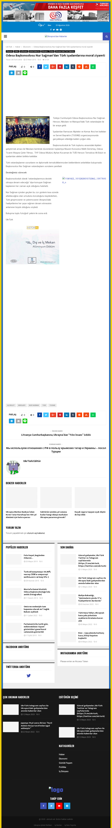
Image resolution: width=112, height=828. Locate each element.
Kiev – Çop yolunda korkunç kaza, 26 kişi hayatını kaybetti (91, 635)
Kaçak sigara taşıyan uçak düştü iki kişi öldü (90, 513)
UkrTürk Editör (16, 60)
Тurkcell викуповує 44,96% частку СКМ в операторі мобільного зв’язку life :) (37, 574)
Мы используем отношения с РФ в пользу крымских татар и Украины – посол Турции (56, 450)
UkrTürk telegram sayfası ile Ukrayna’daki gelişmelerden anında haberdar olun (92, 580)
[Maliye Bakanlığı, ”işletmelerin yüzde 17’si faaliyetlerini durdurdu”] (68, 599)
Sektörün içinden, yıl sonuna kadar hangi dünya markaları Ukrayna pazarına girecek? (54, 514)
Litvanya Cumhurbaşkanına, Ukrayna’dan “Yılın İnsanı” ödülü (56, 435)
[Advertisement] (56, 98)
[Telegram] (67, 806)
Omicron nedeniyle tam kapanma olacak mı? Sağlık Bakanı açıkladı (36, 609)
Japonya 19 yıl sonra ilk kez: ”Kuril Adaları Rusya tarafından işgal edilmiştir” (36, 725)
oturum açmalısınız (36, 533)
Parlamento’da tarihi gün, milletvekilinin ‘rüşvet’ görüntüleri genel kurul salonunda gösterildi (36, 628)
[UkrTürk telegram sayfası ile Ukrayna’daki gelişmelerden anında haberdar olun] (68, 582)
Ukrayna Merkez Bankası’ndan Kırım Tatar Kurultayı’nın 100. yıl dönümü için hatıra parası (21, 514)
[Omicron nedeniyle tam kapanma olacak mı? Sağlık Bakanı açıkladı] (14, 610)
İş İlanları (58, 825)
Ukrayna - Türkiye (48, 51)
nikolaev (21, 405)
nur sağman (34, 405)
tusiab (52, 405)
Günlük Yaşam (65, 763)
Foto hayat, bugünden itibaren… (34, 557)
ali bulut (11, 405)
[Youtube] (59, 806)
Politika (62, 767)
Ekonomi (10, 51)
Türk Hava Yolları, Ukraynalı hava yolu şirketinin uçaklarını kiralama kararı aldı (91, 617)
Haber (16, 51)
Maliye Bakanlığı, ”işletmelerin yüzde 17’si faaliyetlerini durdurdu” (90, 598)
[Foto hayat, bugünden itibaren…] (14, 559)
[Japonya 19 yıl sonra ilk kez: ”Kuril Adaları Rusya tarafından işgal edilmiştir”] (11, 727)
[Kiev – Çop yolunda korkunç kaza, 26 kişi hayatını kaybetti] (68, 637)
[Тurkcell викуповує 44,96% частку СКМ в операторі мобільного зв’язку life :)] (14, 576)
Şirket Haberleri (34, 51)
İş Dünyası (23, 51)
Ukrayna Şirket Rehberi (43, 825)
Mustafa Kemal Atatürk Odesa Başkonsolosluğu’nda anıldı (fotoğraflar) (37, 592)
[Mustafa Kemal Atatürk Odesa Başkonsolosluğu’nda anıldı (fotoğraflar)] (14, 593)
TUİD (44, 405)
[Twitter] (51, 806)
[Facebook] (43, 806)
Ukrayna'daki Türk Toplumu (65, 51)
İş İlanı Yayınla (70, 825)
